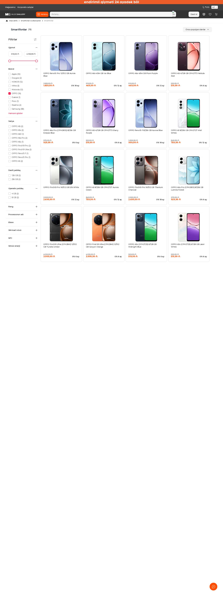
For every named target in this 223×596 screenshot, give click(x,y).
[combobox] (113, 14)
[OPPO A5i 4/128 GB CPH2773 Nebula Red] (189, 56)
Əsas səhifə (13, 21)
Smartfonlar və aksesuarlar (31, 21)
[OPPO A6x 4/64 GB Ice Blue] (104, 56)
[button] (215, 7)
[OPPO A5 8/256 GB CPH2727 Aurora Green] (104, 170)
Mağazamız (10, 7)
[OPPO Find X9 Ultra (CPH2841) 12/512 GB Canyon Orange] (104, 227)
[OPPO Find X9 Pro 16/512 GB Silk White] (61, 170)
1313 (207, 7)
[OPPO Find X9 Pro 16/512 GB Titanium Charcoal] (146, 170)
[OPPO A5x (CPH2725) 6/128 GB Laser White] (189, 227)
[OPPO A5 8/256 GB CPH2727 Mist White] (189, 113)
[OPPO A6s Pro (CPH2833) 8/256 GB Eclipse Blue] (61, 113)
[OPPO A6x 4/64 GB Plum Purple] (146, 56)
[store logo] (15, 14)
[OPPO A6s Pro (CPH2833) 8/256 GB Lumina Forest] (189, 170)
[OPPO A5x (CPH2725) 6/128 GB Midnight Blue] (146, 227)
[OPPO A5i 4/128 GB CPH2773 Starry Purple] (104, 113)
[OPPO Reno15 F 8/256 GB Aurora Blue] (146, 113)
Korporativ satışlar (25, 7)
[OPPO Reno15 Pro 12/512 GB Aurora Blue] (61, 56)
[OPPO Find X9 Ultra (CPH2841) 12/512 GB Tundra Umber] (61, 227)
